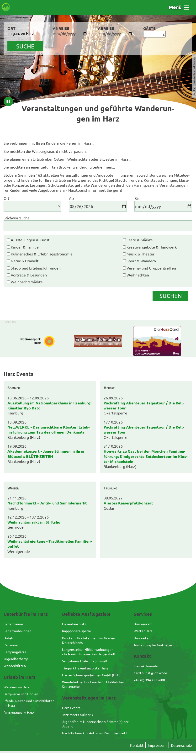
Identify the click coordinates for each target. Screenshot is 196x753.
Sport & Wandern (141, 260)
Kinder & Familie (25, 246)
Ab (71, 198)
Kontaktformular (146, 666)
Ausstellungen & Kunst (30, 239)
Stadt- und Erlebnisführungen (36, 267)
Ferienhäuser (13, 624)
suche (25, 46)
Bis (136, 198)
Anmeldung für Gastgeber (153, 645)
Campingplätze (15, 652)
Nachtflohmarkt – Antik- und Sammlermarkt (94, 733)
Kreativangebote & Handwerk (152, 246)
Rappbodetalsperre (76, 631)
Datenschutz (181, 745)
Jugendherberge (16, 659)
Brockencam (143, 624)
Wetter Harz (143, 631)
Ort (6, 198)
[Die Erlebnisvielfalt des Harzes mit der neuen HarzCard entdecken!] (157, 341)
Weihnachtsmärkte (27, 281)
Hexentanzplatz (74, 624)
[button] (179, 7)
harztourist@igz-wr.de (150, 673)
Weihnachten (138, 274)
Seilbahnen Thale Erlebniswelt (85, 661)
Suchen (170, 295)
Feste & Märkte (140, 239)
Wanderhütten (15, 665)
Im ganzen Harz (20, 33)
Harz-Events (71, 707)
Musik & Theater (140, 253)
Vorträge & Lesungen (29, 274)
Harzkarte (141, 638)
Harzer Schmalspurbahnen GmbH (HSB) (91, 675)
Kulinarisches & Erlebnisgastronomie (42, 253)
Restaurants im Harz (19, 712)
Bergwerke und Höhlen (21, 694)
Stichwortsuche (17, 217)
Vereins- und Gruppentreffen (151, 267)
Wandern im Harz (16, 687)
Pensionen (12, 645)
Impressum (157, 745)
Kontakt (136, 745)
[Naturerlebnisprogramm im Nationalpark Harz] (39, 342)
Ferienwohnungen (17, 631)
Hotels (9, 638)
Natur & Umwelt (24, 260)
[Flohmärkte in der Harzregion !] (98, 341)
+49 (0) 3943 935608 (149, 680)
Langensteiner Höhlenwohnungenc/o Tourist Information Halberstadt (88, 651)
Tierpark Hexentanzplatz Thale (85, 668)
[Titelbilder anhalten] (8, 101)
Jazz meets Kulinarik (77, 714)
